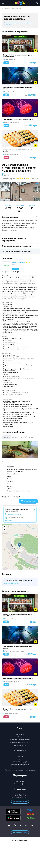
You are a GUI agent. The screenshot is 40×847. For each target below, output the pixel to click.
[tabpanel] (20, 449)
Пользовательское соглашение (20, 740)
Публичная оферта (20, 784)
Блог (20, 767)
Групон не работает (20, 745)
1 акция (15, 269)
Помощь (20, 756)
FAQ (20, 759)
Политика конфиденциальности (20, 742)
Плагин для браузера (20, 762)
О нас (20, 737)
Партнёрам (20, 781)
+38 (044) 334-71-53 (20, 795)
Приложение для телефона (20, 764)
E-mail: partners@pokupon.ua (20, 798)
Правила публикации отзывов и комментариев (20, 770)
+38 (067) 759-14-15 (14, 514)
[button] (19, 545)
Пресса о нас (20, 734)
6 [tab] (26, 460)
